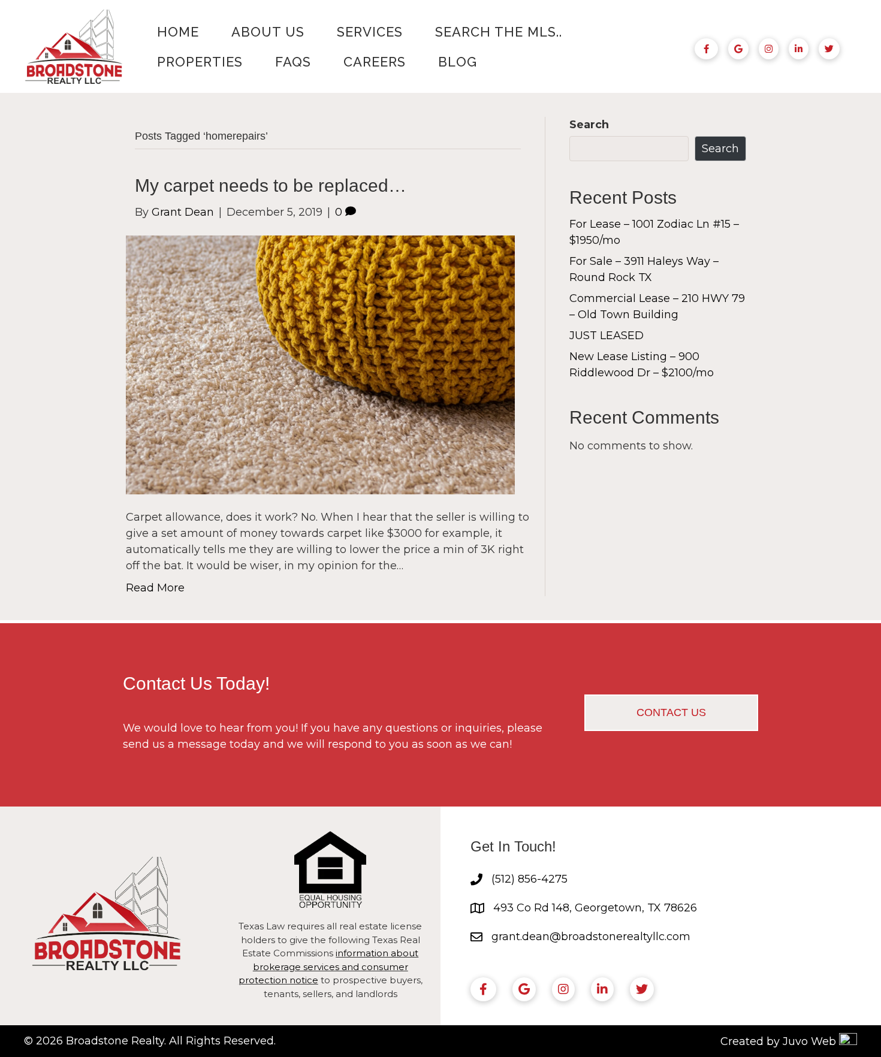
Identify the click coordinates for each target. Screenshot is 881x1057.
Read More (155, 587)
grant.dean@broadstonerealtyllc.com (590, 936)
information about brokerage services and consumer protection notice (329, 966)
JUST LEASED (606, 335)
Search (589, 124)
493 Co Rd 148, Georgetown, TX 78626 (595, 907)
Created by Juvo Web (778, 1041)
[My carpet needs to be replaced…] (320, 364)
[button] (671, 712)
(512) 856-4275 (529, 879)
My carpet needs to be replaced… (270, 185)
